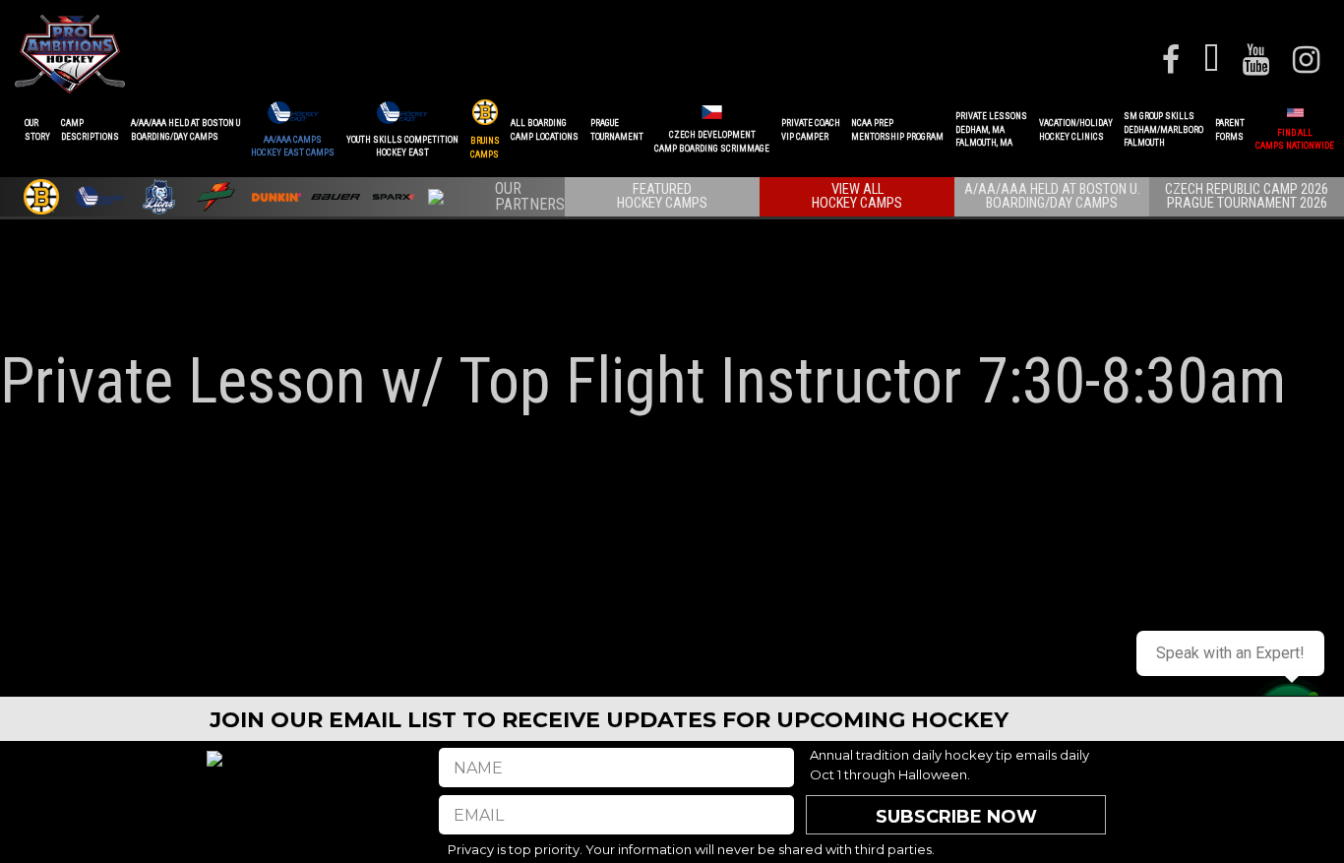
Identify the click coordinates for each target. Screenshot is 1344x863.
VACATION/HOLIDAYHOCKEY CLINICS (1076, 130)
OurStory (37, 130)
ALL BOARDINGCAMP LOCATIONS (545, 130)
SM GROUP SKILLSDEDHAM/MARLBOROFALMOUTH (1163, 129)
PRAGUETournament (616, 130)
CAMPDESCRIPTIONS (90, 130)
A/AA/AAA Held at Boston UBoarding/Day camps (185, 130)
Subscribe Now (956, 817)
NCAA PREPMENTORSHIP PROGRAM (897, 130)
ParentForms (1230, 130)
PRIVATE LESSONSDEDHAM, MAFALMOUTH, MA (991, 129)
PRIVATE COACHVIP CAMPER (810, 130)
